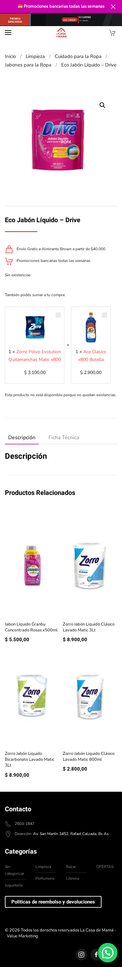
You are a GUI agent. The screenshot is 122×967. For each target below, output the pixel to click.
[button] (8, 32)
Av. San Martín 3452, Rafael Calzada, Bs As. (71, 833)
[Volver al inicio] (61, 32)
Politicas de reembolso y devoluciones (53, 901)
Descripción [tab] (21, 437)
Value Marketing (22, 936)
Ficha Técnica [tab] (63, 437)
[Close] (113, 7)
